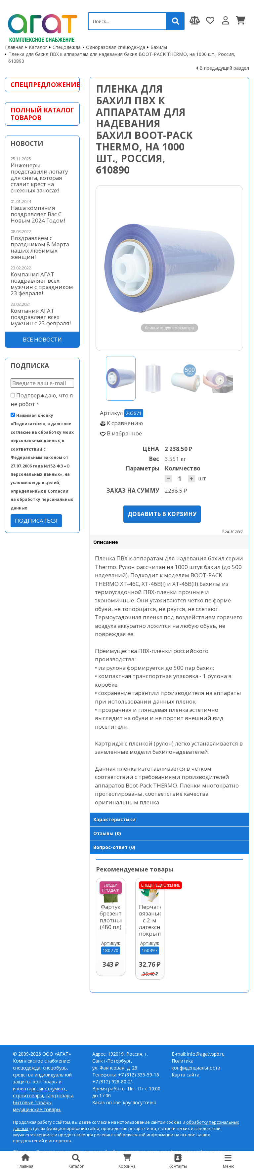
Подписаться (36, 520)
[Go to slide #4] (218, 378)
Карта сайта (185, 1075)
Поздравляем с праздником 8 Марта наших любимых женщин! (40, 247)
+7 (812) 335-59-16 (138, 1075)
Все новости (42, 339)
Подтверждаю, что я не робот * (42, 399)
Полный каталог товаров (42, 113)
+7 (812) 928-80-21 (112, 1081)
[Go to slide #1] (121, 378)
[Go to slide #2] (153, 378)
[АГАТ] (41, 27)
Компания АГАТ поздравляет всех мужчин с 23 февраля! (41, 316)
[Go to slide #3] (185, 378)
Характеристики (114, 819)
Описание (105, 542)
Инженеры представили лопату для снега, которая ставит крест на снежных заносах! (39, 177)
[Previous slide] (107, 268)
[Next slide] (231, 268)
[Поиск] (176, 21)
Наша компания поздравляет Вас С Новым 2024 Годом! (38, 214)
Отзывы (107, 833)
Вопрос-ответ (114, 847)
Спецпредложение (42, 84)
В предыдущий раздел (224, 68)
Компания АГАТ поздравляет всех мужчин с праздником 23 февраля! (42, 283)
